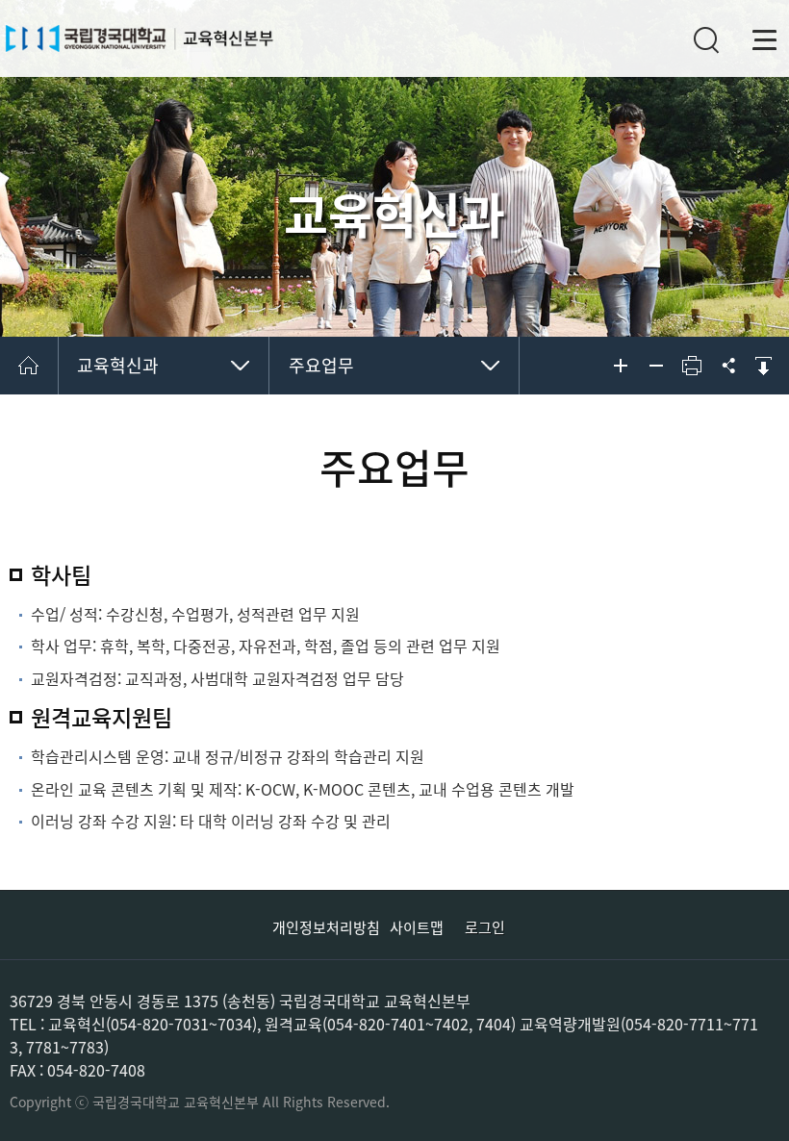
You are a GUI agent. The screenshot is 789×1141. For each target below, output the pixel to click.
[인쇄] (691, 365)
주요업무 (321, 365)
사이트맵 (417, 927)
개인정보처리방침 (326, 927)
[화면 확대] (620, 365)
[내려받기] (763, 365)
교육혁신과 (118, 365)
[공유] (727, 365)
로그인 (485, 928)
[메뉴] (765, 40)
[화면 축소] (656, 365)
